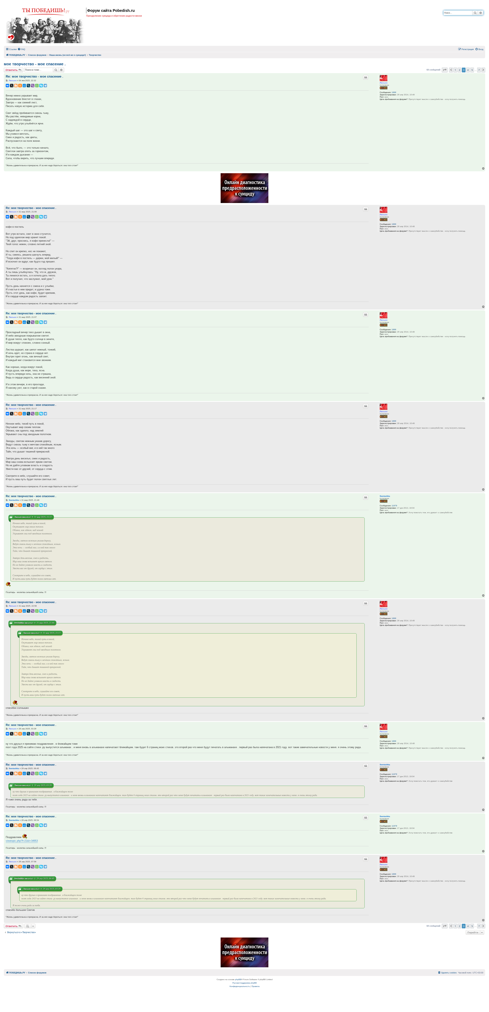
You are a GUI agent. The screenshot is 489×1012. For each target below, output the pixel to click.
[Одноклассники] (20, 85)
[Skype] (41, 85)
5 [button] (472, 70)
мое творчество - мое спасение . (35, 64)
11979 (394, 506)
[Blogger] (16, 85)
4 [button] (468, 70)
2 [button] (459, 70)
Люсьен (383, 83)
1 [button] (455, 70)
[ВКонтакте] (7, 85)
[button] (445, 70)
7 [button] (479, 70)
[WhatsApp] (37, 85)
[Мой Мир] (24, 85)
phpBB (238, 979)
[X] (11, 85)
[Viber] (32, 85)
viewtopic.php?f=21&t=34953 (22, 840)
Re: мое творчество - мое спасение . (34, 76)
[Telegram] (45, 85)
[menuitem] (21, 49)
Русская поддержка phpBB (244, 983)
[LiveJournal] (28, 85)
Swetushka (385, 496)
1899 (394, 92)
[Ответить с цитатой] (365, 77)
